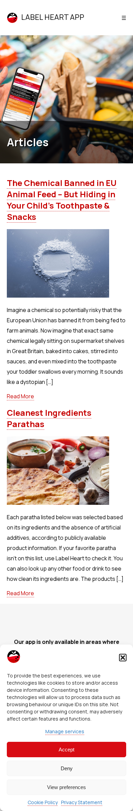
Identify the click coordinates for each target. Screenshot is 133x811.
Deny (67, 768)
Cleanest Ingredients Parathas (49, 418)
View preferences (66, 787)
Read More (20, 396)
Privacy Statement (81, 802)
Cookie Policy (43, 802)
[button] (122, 657)
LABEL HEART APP (52, 17)
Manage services (64, 731)
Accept (66, 749)
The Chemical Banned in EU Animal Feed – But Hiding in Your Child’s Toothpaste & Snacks (62, 199)
